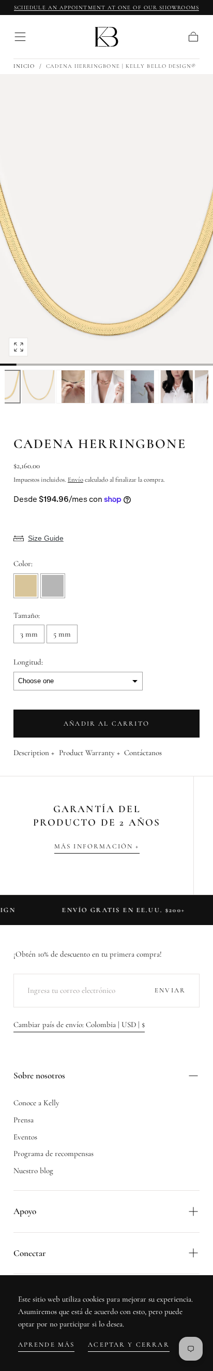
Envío (75, 479)
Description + (33, 753)
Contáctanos (143, 753)
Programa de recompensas (53, 1153)
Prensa (23, 1119)
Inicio (24, 66)
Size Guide (46, 538)
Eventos (25, 1137)
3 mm (29, 634)
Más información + (97, 846)
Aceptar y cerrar (129, 1344)
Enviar (170, 990)
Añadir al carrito (106, 723)
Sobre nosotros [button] (39, 1075)
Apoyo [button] (24, 1211)
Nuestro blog (33, 1170)
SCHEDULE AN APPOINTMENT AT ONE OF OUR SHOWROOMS (106, 7)
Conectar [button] (29, 1253)
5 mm (62, 634)
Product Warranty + (89, 753)
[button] (20, 37)
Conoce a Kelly (36, 1102)
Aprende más (46, 1344)
